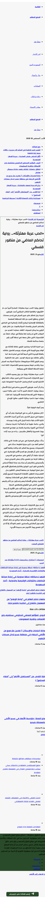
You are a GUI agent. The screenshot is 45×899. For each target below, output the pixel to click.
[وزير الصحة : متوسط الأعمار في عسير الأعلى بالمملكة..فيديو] (22, 712)
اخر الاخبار (36, 54)
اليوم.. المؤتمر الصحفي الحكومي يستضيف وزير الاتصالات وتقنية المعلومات (22, 164)
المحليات (37, 86)
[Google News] (37, 556)
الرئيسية (40, 219)
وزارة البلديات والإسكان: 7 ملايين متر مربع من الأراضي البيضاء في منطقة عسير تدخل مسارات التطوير (22, 179)
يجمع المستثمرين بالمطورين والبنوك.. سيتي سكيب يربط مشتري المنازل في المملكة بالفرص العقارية (21, 769)
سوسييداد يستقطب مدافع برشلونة (26, 758)
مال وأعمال (35, 75)
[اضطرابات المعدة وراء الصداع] (27, 823)
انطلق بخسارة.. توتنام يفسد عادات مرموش (23, 169)
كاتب (42, 254)
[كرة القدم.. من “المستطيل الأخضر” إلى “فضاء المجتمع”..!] (22, 670)
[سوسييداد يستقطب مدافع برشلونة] (27, 755)
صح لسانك (36, 146)
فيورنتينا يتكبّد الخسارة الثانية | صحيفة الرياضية (21, 198)
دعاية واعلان (35, 97)
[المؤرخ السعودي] (36, 29)
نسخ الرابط (17, 549)
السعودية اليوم (34, 65)
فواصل (37, 172)
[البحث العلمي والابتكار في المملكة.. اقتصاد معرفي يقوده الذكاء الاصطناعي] (27, 794)
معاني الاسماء (35, 107)
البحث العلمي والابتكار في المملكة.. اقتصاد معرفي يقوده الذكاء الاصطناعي (22, 799)
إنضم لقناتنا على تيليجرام (19, 894)
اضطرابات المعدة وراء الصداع (28, 826)
